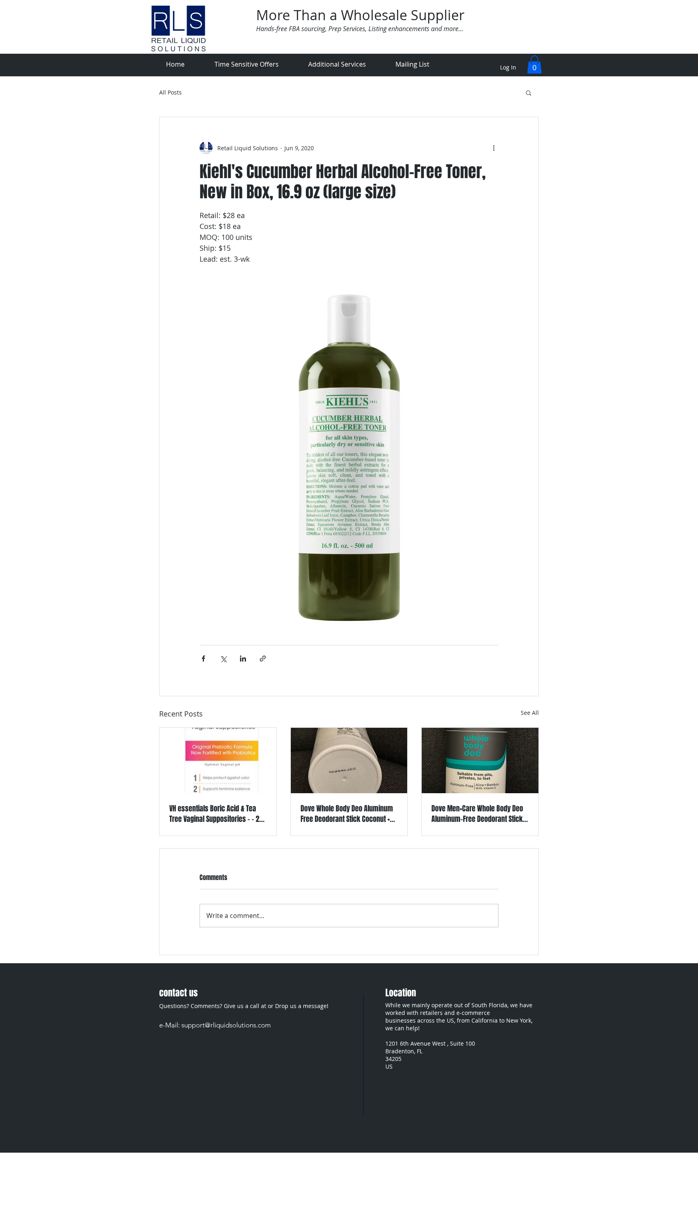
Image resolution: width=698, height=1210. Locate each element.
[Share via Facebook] (203, 658)
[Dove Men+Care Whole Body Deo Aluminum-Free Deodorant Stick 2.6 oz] (480, 760)
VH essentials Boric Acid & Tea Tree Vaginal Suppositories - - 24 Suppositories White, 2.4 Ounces (216, 813)
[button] (534, 64)
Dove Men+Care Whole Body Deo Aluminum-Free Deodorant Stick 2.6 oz (477, 813)
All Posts (170, 92)
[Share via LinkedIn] (243, 658)
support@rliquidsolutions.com (226, 1025)
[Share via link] (263, 658)
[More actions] (493, 148)
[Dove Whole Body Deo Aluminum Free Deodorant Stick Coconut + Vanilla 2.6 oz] (349, 760)
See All (530, 712)
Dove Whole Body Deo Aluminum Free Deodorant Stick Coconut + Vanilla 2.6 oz (347, 813)
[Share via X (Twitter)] (223, 658)
